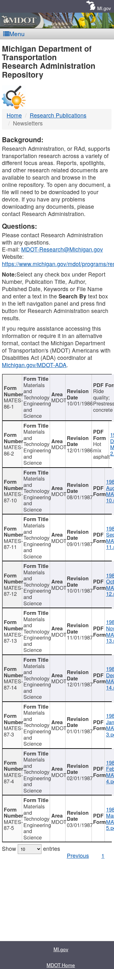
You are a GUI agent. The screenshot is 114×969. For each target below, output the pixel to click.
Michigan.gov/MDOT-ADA (34, 365)
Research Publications (58, 115)
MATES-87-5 (13, 825)
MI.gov (104, 8)
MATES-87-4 (13, 778)
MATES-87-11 (13, 544)
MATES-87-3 (13, 731)
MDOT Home (61, 964)
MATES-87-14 (13, 684)
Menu (17, 33)
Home (14, 115)
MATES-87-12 (13, 591)
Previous (78, 855)
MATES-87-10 (13, 497)
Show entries (31, 848)
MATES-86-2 (13, 450)
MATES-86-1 (13, 403)
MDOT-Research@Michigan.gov (62, 249)
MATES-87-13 (13, 638)
